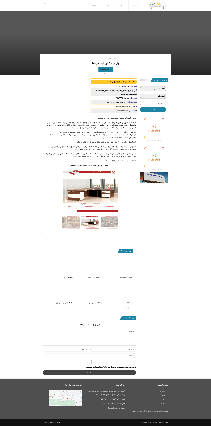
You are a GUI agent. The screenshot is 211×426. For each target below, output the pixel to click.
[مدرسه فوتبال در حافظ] (119, 291)
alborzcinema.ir (122, 106)
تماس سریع (104, 69)
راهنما (120, 5)
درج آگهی (107, 5)
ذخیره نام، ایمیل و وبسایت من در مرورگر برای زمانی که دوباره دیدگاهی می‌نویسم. (111, 367)
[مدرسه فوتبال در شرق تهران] (59, 265)
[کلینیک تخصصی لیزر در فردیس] (89, 265)
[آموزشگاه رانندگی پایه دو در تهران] (59, 291)
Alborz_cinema (122, 110)
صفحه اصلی (135, 5)
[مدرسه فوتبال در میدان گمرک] (89, 291)
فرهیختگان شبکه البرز (48, 422)
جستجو (94, 5)
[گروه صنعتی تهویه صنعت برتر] (119, 265)
